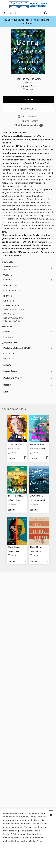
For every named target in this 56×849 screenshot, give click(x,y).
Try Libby (8, 19)
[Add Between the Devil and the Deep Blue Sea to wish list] (46, 509)
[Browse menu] (51, 13)
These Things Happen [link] (38, 547)
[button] (28, 99)
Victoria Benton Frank (39, 449)
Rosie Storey (15, 449)
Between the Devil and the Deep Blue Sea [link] (38, 496)
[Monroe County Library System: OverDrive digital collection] (28, 4)
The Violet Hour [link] (37, 444)
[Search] (4, 13)
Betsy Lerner (15, 551)
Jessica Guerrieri (38, 500)
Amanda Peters (29, 86)
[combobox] (22, 13)
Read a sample (28, 109)
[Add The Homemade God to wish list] (24, 509)
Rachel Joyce (15, 500)
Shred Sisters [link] (14, 547)
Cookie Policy (35, 841)
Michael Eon (36, 551)
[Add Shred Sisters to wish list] (24, 560)
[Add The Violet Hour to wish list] (46, 458)
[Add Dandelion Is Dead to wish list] (24, 458)
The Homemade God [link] (16, 496)
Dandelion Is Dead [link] (16, 444)
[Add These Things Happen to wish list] (46, 560)
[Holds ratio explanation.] (41, 125)
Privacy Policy (28, 816)
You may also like (13, 409)
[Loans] (45, 13)
